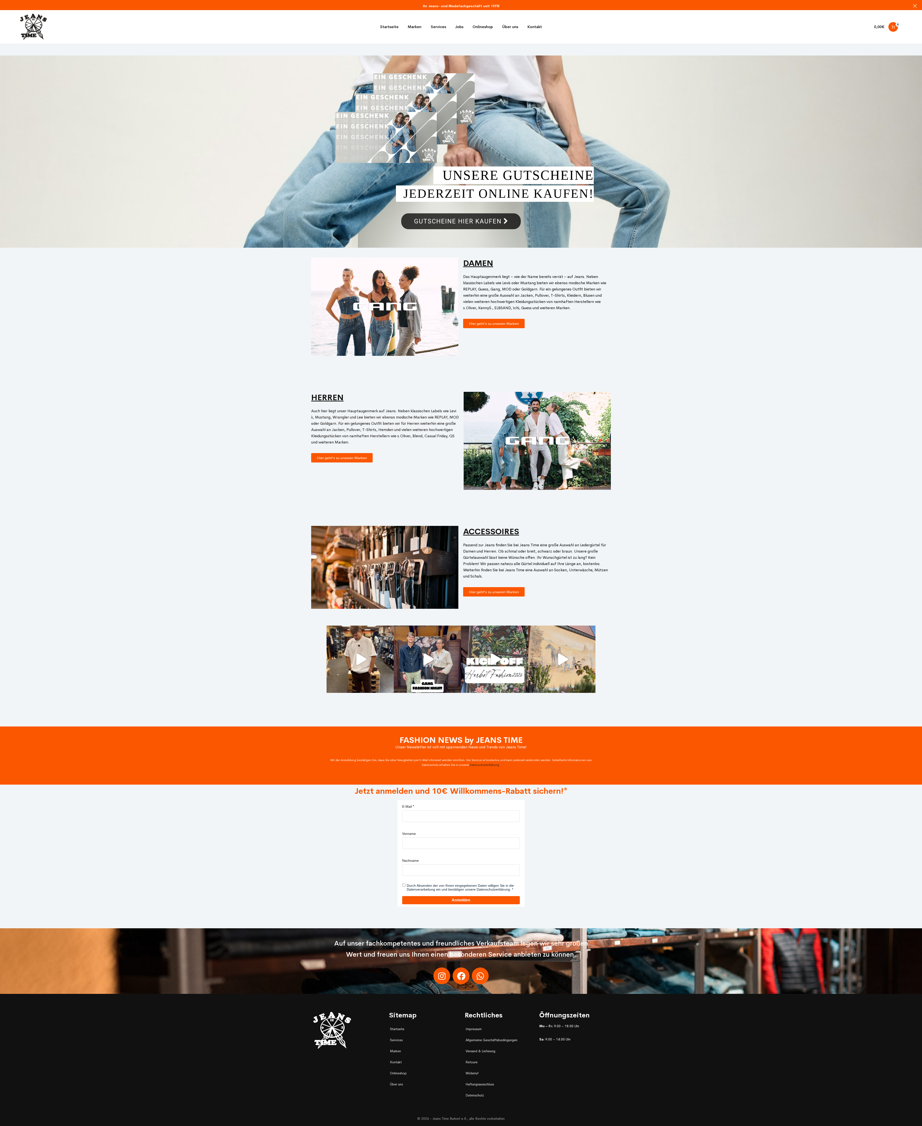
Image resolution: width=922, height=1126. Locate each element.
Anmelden (461, 900)
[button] (494, 323)
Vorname (409, 834)
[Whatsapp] (480, 975)
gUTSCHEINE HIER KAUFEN (458, 221)
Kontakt (396, 1062)
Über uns (396, 1084)
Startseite (397, 1029)
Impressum (474, 1029)
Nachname (410, 860)
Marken (395, 1051)
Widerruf (472, 1073)
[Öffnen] (360, 659)
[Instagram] (441, 975)
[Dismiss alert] (914, 5)
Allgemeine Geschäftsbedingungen (491, 1040)
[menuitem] (389, 26)
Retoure (472, 1062)
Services (396, 1040)
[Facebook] (461, 975)
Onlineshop (398, 1073)
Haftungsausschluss (480, 1084)
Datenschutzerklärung (484, 765)
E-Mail (407, 806)
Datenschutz (475, 1095)
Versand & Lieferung (480, 1051)
